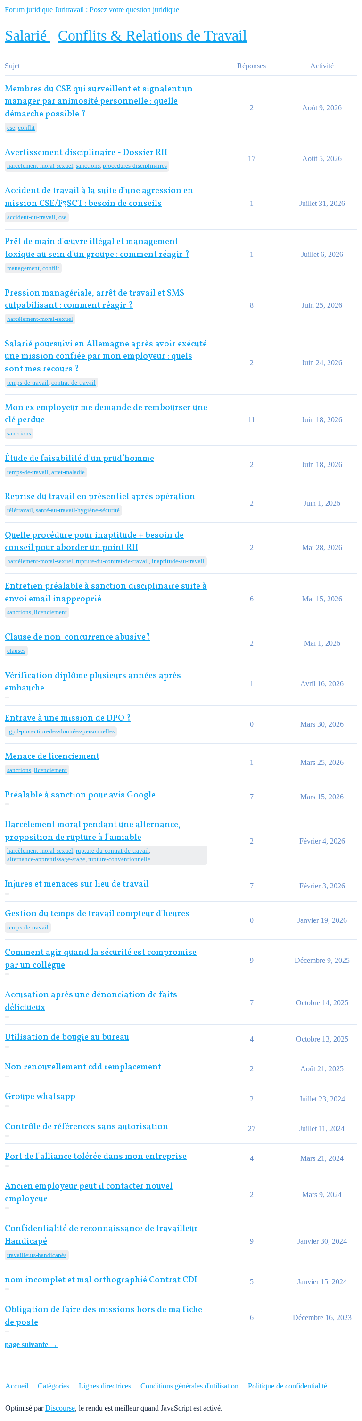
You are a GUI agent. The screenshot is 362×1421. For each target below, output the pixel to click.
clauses (16, 650)
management (23, 267)
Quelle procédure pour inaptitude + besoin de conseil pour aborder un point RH (94, 542)
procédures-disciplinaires (135, 165)
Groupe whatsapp (40, 1097)
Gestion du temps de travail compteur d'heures (97, 914)
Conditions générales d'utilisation (189, 1386)
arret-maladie (68, 472)
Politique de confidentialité (287, 1386)
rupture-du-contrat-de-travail (112, 561)
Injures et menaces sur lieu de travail (77, 884)
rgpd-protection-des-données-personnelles (61, 731)
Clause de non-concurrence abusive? (77, 637)
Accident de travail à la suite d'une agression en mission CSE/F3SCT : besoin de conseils (99, 197)
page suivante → (31, 1344)
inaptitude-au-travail (178, 561)
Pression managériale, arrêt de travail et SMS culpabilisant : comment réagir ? (94, 299)
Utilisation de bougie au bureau (67, 1037)
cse (11, 127)
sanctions (88, 165)
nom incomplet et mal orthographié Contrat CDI (101, 1280)
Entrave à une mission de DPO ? (68, 718)
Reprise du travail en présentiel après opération (100, 497)
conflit (26, 127)
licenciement (50, 612)
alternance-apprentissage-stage (46, 858)
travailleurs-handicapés (36, 1254)
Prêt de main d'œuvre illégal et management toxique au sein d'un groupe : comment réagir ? (97, 248)
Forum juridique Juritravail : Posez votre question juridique (92, 10)
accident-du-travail (31, 217)
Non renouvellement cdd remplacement (83, 1067)
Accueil (16, 1386)
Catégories (53, 1386)
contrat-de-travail (73, 382)
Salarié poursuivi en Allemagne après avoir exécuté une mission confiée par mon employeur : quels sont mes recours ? (106, 356)
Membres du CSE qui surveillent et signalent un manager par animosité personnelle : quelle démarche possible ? (99, 101)
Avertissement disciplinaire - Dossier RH (86, 153)
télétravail (20, 510)
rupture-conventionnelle (119, 858)
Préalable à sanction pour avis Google (80, 795)
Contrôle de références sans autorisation (86, 1127)
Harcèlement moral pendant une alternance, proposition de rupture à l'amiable (93, 831)
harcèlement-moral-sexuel (40, 165)
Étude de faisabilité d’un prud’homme (79, 459)
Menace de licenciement (52, 757)
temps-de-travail (28, 382)
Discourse (60, 1408)
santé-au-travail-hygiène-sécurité (78, 510)
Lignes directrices (105, 1386)
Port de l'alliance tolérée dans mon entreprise (96, 1157)
